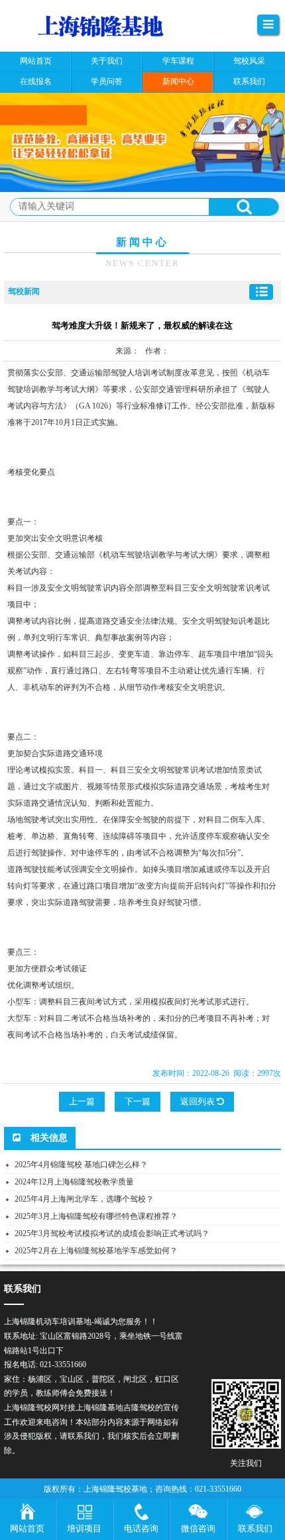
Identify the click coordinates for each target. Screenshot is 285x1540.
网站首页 (27, 1528)
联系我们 (255, 1528)
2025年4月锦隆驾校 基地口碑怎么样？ (81, 1164)
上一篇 (82, 1101)
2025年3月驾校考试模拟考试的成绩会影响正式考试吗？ (112, 1233)
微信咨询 (198, 1528)
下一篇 (137, 1101)
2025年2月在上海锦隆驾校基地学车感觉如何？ (96, 1250)
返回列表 (198, 1101)
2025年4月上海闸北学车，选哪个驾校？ (84, 1199)
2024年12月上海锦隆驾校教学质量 (74, 1181)
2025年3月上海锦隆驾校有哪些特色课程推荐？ (96, 1216)
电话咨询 (141, 1528)
